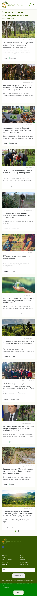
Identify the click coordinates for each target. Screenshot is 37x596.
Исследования (24, 564)
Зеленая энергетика (7, 559)
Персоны (4, 564)
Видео (22, 557)
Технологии (23, 553)
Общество (4, 555)
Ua (30, 3)
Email (5, 569)
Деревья (13, 186)
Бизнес (4, 557)
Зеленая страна (13, 58)
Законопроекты (24, 562)
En (30, 6)
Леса (14, 271)
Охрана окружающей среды (18, 314)
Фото (21, 555)
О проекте (22, 559)
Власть (4, 553)
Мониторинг (5, 562)
